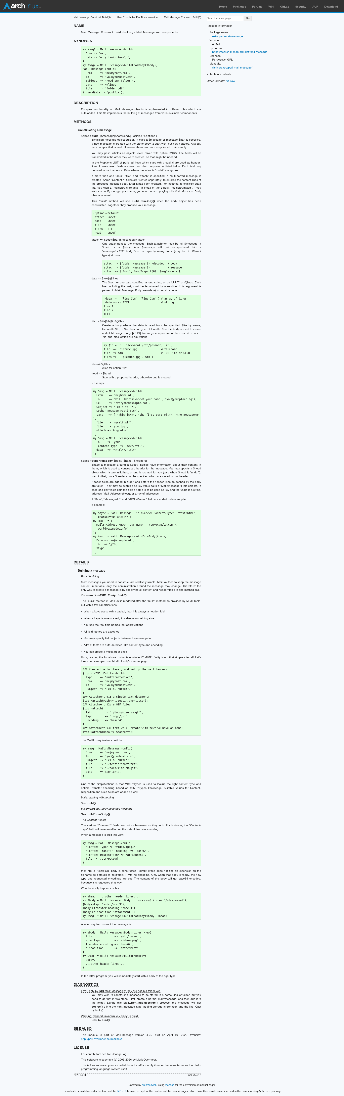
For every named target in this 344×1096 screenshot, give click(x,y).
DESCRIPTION (86, 103)
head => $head (101, 373)
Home (223, 6)
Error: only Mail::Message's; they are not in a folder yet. (120, 990)
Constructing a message (95, 130)
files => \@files (101, 364)
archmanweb (149, 1084)
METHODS (83, 122)
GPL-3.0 (121, 1091)
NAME (79, 26)
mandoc (169, 1084)
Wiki (271, 6)
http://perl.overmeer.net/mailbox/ (101, 1038)
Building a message (91, 570)
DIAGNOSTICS (86, 984)
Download (331, 6)
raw (232, 80)
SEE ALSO (83, 1028)
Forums (257, 6)
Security (300, 6)
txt (227, 80)
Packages (239, 6)
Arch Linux (22, 6)
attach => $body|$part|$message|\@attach (118, 239)
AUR (315, 6)
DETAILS (81, 562)
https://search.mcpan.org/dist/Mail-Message (239, 51)
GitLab (284, 6)
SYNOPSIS (83, 41)
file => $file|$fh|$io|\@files (108, 321)
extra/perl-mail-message (227, 36)
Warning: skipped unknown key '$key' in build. (110, 1016)
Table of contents (220, 74)
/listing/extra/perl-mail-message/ (232, 67)
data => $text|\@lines (105, 278)
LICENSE (81, 1048)
